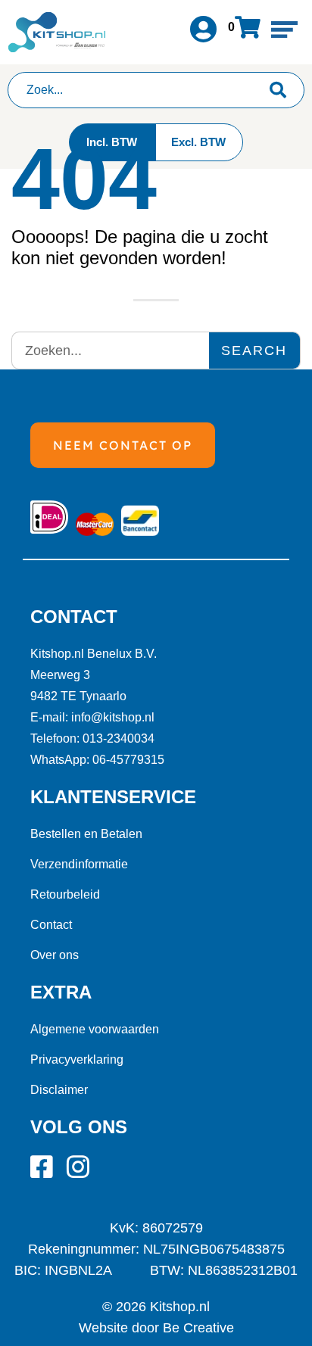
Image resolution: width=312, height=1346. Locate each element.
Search (254, 350)
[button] (284, 29)
